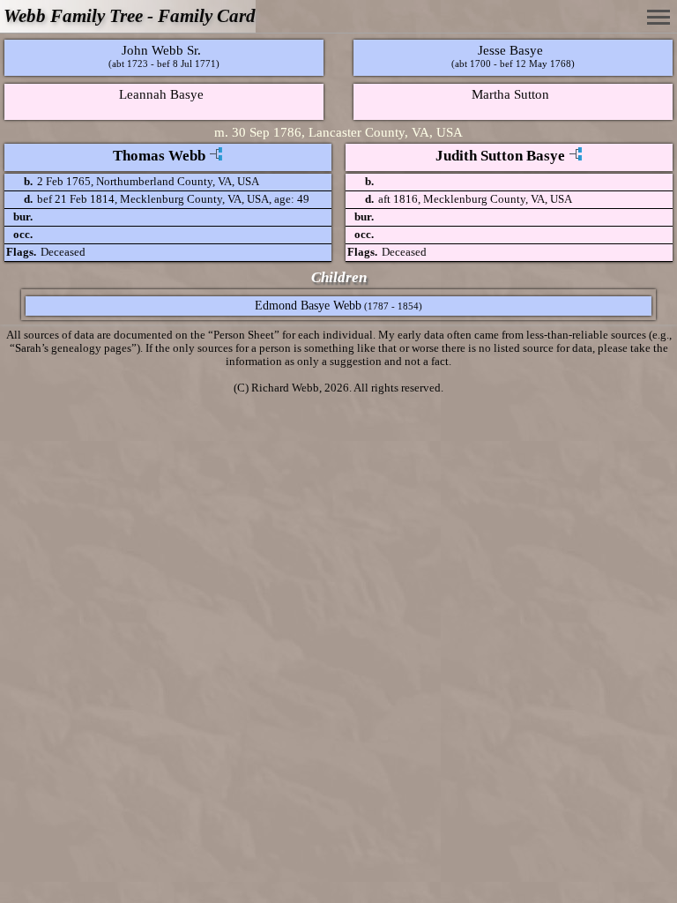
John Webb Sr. (161, 49)
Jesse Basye (510, 49)
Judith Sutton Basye (500, 155)
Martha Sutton (510, 93)
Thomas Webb (159, 155)
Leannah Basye (161, 93)
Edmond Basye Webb (308, 305)
